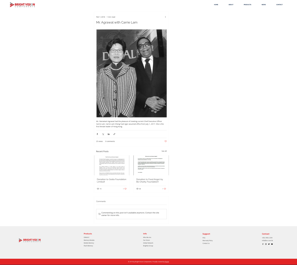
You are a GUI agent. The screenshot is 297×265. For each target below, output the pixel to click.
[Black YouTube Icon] (272, 244)
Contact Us (206, 243)
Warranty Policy (208, 240)
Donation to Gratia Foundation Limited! (111, 180)
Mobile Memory (89, 243)
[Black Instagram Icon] (266, 244)
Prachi (167, 262)
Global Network (148, 243)
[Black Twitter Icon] (269, 244)
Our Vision (146, 240)
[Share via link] (114, 134)
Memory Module (89, 240)
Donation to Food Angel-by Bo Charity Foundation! (149, 180)
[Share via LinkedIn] (109, 134)
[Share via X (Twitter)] (103, 134)
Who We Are (147, 237)
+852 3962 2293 (267, 238)
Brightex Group (148, 246)
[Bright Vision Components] (263, 244)
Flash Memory (88, 246)
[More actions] (165, 16)
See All (164, 151)
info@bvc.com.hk (267, 240)
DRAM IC (86, 237)
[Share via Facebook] (97, 134)
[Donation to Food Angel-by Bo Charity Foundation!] (151, 165)
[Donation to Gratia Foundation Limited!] (111, 165)
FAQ (204, 238)
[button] (231, 5)
